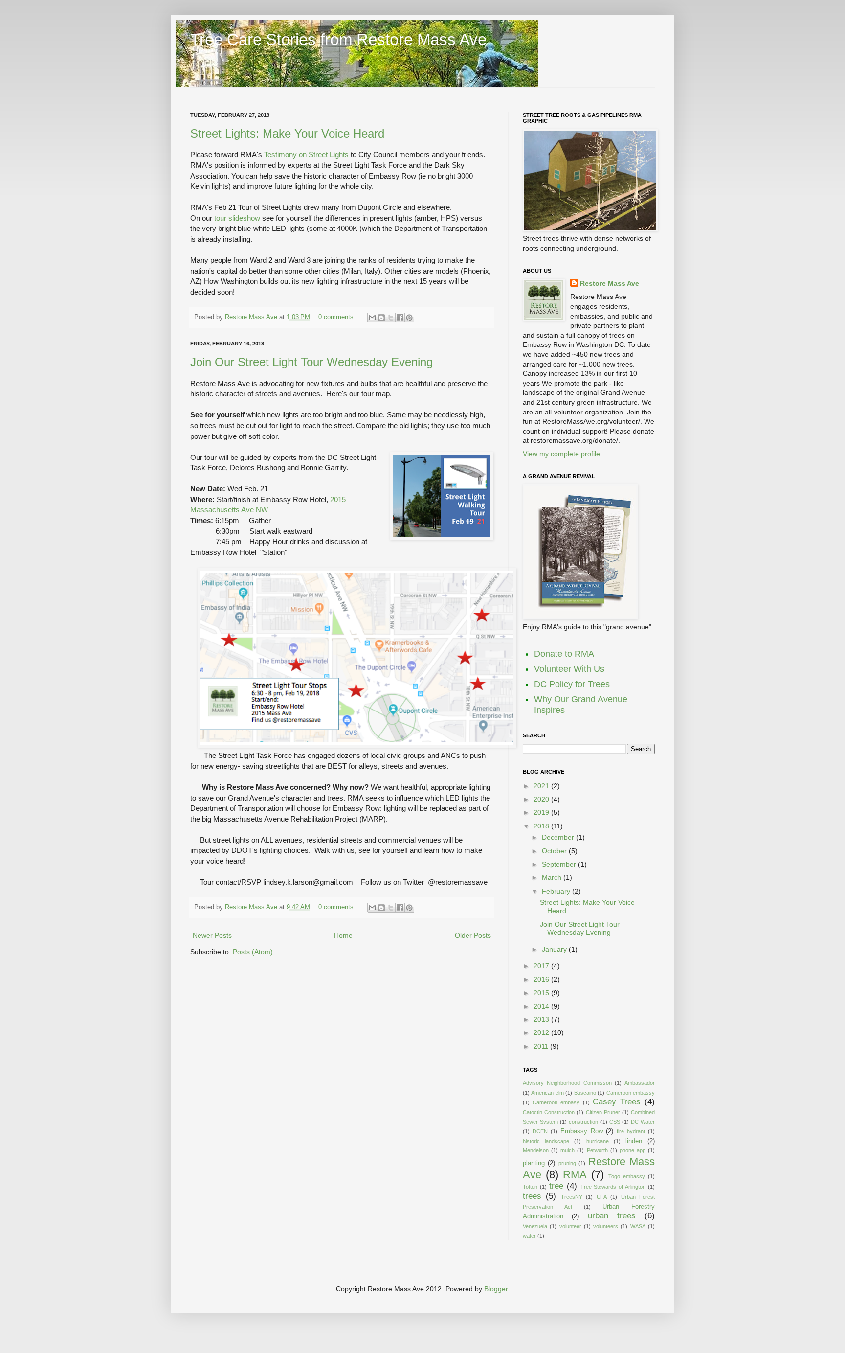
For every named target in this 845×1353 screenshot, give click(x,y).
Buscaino (585, 1093)
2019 (542, 812)
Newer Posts (212, 935)
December (559, 837)
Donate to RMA (564, 654)
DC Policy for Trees (572, 684)
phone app (632, 1150)
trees (532, 1196)
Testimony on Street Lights (306, 154)
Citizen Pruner (603, 1112)
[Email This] (372, 317)
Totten (530, 1187)
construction (583, 1121)
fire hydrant (631, 1131)
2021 (542, 786)
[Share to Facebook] (400, 317)
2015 (542, 993)
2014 (542, 1006)
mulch (567, 1150)
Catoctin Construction (549, 1112)
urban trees (612, 1215)
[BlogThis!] (381, 317)
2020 (542, 799)
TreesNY (571, 1197)
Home (343, 935)
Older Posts (473, 935)
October (555, 851)
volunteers (605, 1226)
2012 (542, 1032)
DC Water (643, 1121)
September (560, 864)
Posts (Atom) (253, 952)
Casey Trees (617, 1101)
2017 (542, 966)
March (552, 877)
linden (633, 1141)
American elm (547, 1093)
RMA (575, 1175)
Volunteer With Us (569, 669)
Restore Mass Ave (252, 317)
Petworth (597, 1150)
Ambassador (639, 1083)
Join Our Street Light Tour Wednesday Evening (311, 361)
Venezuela (535, 1226)
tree (556, 1186)
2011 (542, 1046)
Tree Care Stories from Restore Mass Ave (338, 39)
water (529, 1235)
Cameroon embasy (556, 1102)
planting (534, 1163)
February (557, 891)
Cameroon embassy (630, 1093)
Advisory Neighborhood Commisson (567, 1083)
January (555, 949)
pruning (567, 1163)
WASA (637, 1226)
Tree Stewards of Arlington (613, 1187)
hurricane (597, 1141)
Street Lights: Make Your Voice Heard (287, 133)
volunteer (570, 1226)
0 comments (336, 317)
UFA (602, 1197)
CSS (614, 1121)
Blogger (496, 1289)
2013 (542, 1019)
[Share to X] (391, 317)
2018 (542, 826)
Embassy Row (581, 1131)
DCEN (540, 1131)
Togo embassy (626, 1176)
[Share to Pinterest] (409, 317)
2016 (542, 979)
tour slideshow (237, 218)
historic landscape (546, 1141)
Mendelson (536, 1150)
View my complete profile (561, 454)
